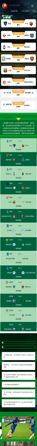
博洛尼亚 (28, 174)
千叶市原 (9, 315)
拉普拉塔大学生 (7, 216)
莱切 (10, 145)
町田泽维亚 (8, 329)
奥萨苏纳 (8, 160)
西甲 (10, 155)
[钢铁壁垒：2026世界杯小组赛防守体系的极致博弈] (3, 347)
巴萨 (10, 202)
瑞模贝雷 (9, 244)
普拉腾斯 (28, 230)
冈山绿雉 (28, 315)
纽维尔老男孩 (30, 216)
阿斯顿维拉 (8, 188)
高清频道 (18, 149)
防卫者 (9, 230)
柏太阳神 (28, 301)
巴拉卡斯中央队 (31, 272)
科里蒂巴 (28, 244)
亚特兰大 (9, 174)
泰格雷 (9, 272)
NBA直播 (25, 11)
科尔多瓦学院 (7, 258)
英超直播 (14, 11)
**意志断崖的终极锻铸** (11, 384)
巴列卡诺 (28, 202)
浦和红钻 (28, 287)
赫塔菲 (28, 160)
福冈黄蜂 (9, 287)
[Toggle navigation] (32, 6)
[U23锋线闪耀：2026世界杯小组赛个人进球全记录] (3, 342)
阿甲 (10, 211)
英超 (10, 183)
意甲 (10, 141)
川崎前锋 (28, 329)
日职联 (11, 282)
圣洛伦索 (28, 258)
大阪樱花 (9, 301)
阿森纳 (27, 188)
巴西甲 (11, 240)
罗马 (27, 145)
